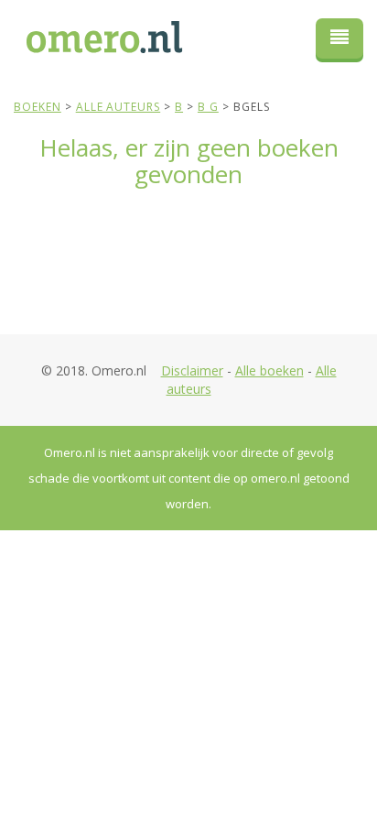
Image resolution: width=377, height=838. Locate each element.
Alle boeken (269, 370)
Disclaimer (192, 370)
